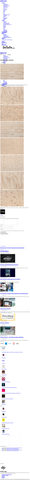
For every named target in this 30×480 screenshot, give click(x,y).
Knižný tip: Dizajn (4, 411)
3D (3, 13)
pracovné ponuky (5, 17)
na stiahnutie (5, 15)
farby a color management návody (7, 24)
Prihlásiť (3, 41)
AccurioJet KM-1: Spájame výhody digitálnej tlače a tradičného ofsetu (14, 293)
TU (2, 208)
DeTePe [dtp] (3, 1)
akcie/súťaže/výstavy (5, 4)
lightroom (4, 27)
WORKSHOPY (4, 38)
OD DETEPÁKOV (4, 32)
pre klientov (4, 22)
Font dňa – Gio (3, 363)
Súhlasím (28, 479)
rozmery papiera (5, 30)
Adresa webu (1, 229)
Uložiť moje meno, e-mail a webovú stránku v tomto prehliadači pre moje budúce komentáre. (12, 230)
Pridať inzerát (4, 44)
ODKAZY (3, 33)
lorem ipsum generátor (6, 36)
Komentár (1, 224)
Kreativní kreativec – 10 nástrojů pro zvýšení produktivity (11, 337)
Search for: (1, 53)
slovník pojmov (5, 31)
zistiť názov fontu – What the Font (7, 37)
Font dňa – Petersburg (4, 322)
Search (9, 54)
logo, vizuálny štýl (5, 7)
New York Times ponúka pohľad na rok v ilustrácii (10, 279)
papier (4, 10)
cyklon (3, 448)
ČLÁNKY (3, 2)
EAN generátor (5, 34)
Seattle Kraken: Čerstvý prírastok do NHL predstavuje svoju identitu (9, 387)
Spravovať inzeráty (4, 45)
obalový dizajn (5, 9)
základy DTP (4, 21)
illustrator (4, 26)
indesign (4, 25)
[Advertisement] (15, 240)
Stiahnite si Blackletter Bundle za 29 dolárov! (9, 264)
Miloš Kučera (1, 215)
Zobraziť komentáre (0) (4, 233)
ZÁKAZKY (4, 19)
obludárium (4, 16)
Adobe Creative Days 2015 (5, 308)
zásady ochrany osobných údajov (7, 474)
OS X (3, 28)
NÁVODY (3, 20)
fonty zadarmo (5, 29)
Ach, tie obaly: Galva (4, 404)
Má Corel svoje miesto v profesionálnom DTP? (12, 448)
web (3, 12)
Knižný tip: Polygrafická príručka (5, 428)
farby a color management (6, 57)
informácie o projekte (5, 475)
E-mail (1, 227)
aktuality (4, 3)
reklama (3, 476)
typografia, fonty (5, 6)
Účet (2, 43)
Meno (1, 226)
